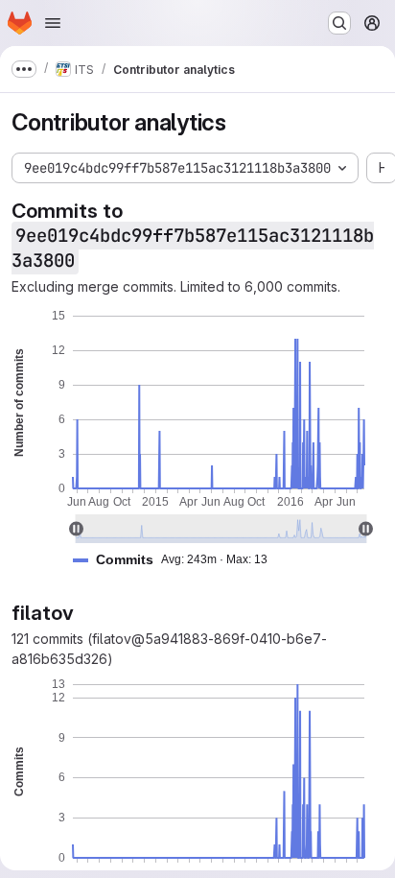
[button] (178, 560)
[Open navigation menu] (52, 23)
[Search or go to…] (339, 23)
